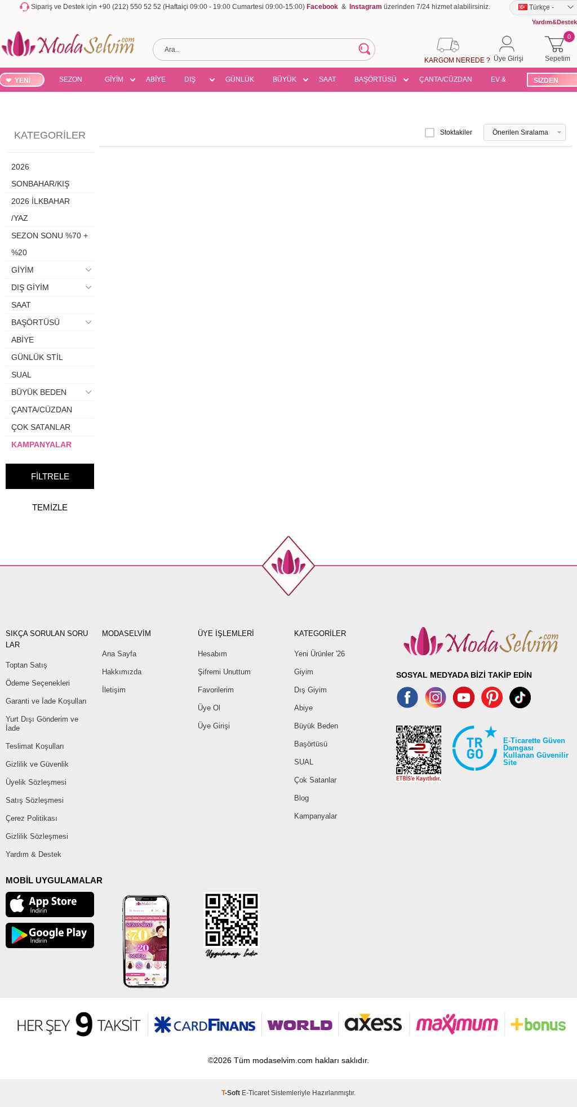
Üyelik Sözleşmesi (36, 782)
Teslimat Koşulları (35, 746)
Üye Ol (209, 708)
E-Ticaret (255, 1093)
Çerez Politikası (31, 818)
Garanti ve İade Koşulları (46, 701)
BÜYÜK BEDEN (284, 81)
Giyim (303, 672)
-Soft (231, 1093)
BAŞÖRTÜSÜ (375, 79)
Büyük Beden (316, 726)
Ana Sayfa (119, 654)
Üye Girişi (214, 726)
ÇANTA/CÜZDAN (445, 79)
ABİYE (156, 79)
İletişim (114, 690)
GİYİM (114, 79)
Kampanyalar (315, 816)
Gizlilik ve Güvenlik (37, 764)
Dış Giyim (310, 690)
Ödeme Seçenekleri (38, 683)
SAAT (327, 79)
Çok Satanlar (315, 780)
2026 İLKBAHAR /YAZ (40, 210)
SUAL (21, 374)
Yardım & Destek (33, 854)
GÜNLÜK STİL (239, 81)
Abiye (303, 708)
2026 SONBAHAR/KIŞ (40, 175)
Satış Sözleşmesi (35, 800)
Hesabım (212, 654)
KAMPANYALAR (41, 444)
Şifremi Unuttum (224, 672)
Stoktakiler (456, 132)
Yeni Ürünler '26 (319, 654)
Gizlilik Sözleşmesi (37, 836)
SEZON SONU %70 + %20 (70, 81)
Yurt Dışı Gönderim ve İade (42, 723)
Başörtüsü (310, 744)
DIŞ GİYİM (193, 81)
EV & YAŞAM (502, 81)
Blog (301, 798)
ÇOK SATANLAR (40, 427)
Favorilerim (216, 690)
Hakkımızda (121, 672)
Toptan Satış (26, 665)
